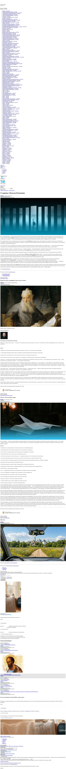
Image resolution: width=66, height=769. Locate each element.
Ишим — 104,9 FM (5, 154)
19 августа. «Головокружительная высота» (7, 644)
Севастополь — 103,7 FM (6, 108)
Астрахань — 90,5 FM (6, 16)
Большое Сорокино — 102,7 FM (8, 145)
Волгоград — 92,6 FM (6, 28)
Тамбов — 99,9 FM (5, 117)
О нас (3, 173)
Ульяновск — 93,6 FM (6, 128)
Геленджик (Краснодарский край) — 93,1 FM (10, 35)
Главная (1, 190)
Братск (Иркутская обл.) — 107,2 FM (8, 21)
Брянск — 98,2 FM (5, 22)
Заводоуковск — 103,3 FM (7, 151)
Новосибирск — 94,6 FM (6, 86)
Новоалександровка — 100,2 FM (8, 157)
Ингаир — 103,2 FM (6, 152)
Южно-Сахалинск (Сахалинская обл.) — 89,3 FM (11, 137)
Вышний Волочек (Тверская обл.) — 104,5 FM (10, 32)
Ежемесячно (3, 577)
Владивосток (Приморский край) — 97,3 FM (10, 25)
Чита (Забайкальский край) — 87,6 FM (9, 135)
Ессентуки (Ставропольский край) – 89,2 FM (10, 43)
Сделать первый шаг (6, 275)
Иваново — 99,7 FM (6, 48)
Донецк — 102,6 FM (6, 40)
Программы (4, 169)
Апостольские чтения (4, 278)
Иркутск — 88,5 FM (6, 52)
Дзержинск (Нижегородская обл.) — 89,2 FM (10, 38)
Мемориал (4, 743)
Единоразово (9, 577)
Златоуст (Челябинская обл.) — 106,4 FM (9, 47)
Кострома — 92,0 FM (6, 65)
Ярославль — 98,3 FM (6, 140)
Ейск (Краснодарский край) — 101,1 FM (9, 41)
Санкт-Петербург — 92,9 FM (7, 105)
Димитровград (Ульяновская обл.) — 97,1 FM (10, 39)
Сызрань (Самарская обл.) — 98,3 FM (9, 116)
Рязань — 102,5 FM (5, 103)
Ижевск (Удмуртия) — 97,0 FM (7, 49)
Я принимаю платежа (6, 578)
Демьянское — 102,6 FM (6, 149)
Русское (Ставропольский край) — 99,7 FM (10, 102)
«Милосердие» (16, 746)
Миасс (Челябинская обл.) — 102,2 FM (9, 76)
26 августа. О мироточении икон (6, 686)
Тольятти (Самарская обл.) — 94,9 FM (9, 122)
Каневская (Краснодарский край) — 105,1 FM (10, 56)
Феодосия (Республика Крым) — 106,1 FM (10, 130)
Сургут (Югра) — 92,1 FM (7, 115)
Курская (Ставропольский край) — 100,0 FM (10, 69)
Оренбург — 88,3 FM (6, 91)
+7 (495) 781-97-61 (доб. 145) (12, 749)
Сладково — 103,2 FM (6, 160)
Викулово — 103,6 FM (6, 147)
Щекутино (4, 567)
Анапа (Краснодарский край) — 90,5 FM (9, 14)
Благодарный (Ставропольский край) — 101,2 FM (11, 20)
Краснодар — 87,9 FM (6, 67)
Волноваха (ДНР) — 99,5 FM (7, 29)
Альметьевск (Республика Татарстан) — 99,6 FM (11, 13)
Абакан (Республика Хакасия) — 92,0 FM (9, 11)
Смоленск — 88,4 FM (6, 110)
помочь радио (2, 166)
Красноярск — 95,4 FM (6, 68)
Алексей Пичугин (7, 562)
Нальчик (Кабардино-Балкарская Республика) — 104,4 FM (12, 79)
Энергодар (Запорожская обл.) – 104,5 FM (9, 136)
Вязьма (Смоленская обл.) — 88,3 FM (9, 33)
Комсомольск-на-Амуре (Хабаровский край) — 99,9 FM (12, 63)
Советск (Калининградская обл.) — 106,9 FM (10, 111)
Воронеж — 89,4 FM (6, 31)
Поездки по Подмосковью (5, 517)
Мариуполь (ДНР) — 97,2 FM (7, 73)
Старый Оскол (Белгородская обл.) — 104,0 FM (10, 113)
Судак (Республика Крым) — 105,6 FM (9, 114)
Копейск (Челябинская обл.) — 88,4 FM (9, 64)
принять (1, 768)
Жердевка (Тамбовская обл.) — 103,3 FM (9, 45)
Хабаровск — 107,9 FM (6, 131)
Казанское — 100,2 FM (6, 155)
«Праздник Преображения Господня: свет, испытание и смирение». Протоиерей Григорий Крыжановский (19, 691)
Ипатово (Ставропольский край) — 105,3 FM (10, 51)
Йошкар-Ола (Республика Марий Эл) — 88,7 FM (11, 53)
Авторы (3, 171)
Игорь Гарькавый (14, 562)
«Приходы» (21, 746)
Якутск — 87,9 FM (5, 138)
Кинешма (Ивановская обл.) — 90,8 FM (9, 59)
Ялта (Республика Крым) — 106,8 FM (9, 139)
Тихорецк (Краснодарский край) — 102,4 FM (10, 120)
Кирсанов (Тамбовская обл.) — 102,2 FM (9, 61)
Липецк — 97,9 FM (5, 71)
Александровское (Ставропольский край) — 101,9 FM (12, 12)
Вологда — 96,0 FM (5, 30)
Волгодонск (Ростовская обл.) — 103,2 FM (9, 27)
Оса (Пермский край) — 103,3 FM (8, 94)
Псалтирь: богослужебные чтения (6, 395)
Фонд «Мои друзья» (9, 746)
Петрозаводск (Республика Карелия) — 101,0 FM (11, 98)
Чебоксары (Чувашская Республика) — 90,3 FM (10, 132)
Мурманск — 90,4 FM (6, 78)
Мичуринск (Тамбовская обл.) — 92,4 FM (9, 77)
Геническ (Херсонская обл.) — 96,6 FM (9, 36)
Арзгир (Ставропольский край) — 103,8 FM (10, 15)
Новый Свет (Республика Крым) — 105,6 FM (10, 89)
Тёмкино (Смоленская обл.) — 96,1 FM (9, 119)
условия (7, 578)
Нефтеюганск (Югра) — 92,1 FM (8, 82)
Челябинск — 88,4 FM (6, 133)
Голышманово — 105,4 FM (7, 148)
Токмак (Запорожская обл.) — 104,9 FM (9, 121)
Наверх (1, 736)
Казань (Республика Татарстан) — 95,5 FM (10, 54)
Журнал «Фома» (3, 746)
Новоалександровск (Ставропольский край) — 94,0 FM (12, 84)
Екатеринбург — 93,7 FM (6, 42)
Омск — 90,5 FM (5, 90)
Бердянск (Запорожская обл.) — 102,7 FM (9, 19)
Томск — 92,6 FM (5, 123)
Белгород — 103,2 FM (6, 18)
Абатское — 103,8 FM (6, 142)
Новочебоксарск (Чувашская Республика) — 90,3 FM (11, 87)
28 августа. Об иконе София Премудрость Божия (9, 650)
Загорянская (4, 568)
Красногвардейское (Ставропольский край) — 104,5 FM (12, 66)
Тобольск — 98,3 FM (6, 158)
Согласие (6, 626)
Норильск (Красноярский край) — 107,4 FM (10, 88)
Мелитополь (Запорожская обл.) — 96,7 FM (10, 75)
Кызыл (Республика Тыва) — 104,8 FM (9, 70)
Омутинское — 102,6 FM (6, 159)
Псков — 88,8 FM (5, 97)
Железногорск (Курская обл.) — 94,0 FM (9, 44)
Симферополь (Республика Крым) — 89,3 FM (10, 109)
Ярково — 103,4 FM (6, 163)
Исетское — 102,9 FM (6, 153)
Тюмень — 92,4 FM (5, 126)
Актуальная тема (7, 649)
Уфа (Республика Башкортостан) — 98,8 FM (10, 129)
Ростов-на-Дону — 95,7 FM (7, 101)
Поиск (11, 188)
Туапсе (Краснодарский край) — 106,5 (9, 125)
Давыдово (4, 569)
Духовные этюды (7, 643)
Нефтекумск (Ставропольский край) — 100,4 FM (11, 81)
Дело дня (2, 165)
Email (1, 619)
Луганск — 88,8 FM (5, 72)
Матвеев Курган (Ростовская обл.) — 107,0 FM (10, 74)
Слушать (2, 643)
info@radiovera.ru (3, 749)
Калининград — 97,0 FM (6, 55)
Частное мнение (11, 190)
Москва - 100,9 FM (3, 9)
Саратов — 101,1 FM (6, 106)
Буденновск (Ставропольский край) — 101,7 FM (11, 24)
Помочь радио (3, 579)
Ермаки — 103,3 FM (6, 150)
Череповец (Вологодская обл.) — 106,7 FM (10, 134)
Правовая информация (4, 761)
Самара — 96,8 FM (5, 104)
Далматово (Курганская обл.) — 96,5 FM (9, 37)
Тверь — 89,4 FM (5, 118)
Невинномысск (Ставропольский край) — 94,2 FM (11, 80)
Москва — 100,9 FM (6, 10)
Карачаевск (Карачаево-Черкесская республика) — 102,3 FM (13, 57)
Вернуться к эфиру (3, 8)
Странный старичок (6, 274)
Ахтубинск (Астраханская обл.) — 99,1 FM (10, 17)
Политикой (3, 627)
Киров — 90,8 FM (5, 60)
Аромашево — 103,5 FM (6, 143)
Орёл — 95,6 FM (5, 92)
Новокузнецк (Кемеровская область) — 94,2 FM (10, 85)
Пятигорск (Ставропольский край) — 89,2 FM (10, 99)
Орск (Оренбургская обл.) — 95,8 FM (9, 93)
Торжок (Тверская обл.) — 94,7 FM (8, 124)
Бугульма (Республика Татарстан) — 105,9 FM (10, 23)
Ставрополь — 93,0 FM (6, 112)
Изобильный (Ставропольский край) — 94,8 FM (10, 50)
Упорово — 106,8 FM (6, 161)
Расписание (4, 170)
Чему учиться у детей (6, 273)
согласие (6, 632)
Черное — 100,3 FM (5, 162)
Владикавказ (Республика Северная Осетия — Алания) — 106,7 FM (14, 26)
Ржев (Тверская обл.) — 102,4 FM (8, 100)
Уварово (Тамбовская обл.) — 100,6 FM (9, 127)
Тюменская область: (5, 141)
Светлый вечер (6, 690)
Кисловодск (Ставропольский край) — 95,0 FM (10, 62)
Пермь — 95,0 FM (5, 96)
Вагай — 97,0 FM (5, 146)
